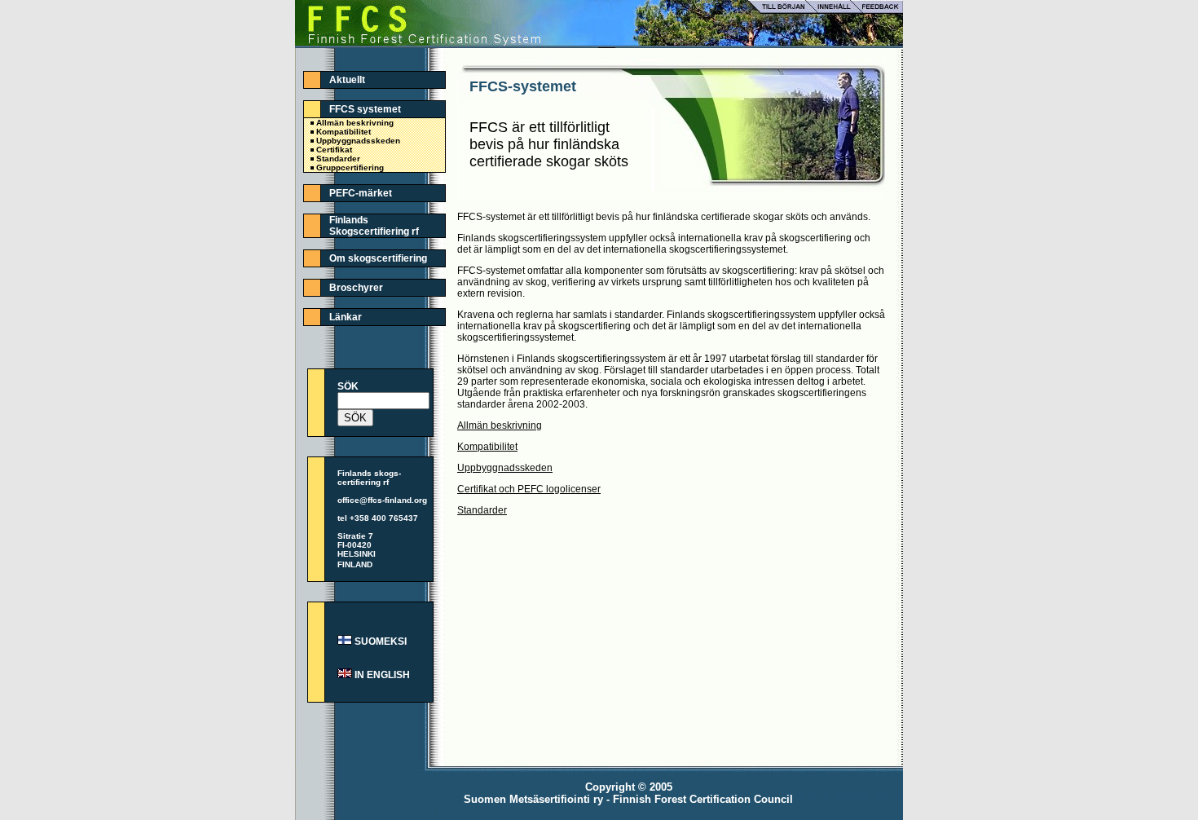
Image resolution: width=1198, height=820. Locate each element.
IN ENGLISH (382, 675)
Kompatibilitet (343, 131)
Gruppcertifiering (350, 167)
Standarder (338, 158)
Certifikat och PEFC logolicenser (529, 489)
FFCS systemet (365, 109)
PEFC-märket (360, 193)
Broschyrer (356, 287)
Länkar (345, 317)
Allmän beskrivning (355, 122)
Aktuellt (347, 80)
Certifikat (334, 149)
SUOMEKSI (381, 641)
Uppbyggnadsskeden (358, 140)
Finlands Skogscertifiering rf (374, 225)
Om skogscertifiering (378, 258)
